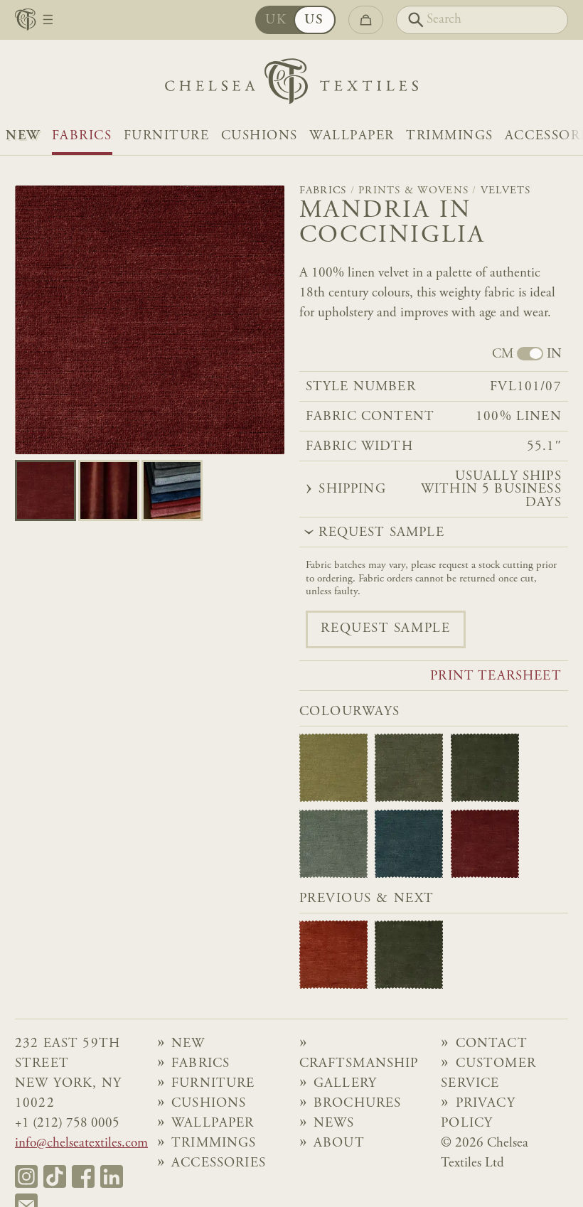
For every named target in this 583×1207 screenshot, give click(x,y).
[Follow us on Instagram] (26, 1176)
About (339, 1143)
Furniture (167, 136)
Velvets (506, 191)
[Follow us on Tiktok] (54, 1176)
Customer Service (488, 1073)
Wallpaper (352, 136)
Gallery (345, 1083)
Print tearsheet (495, 676)
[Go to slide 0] (45, 490)
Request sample (385, 628)
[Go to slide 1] (108, 490)
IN (554, 354)
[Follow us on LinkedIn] (111, 1176)
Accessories (218, 1163)
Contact (492, 1044)
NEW (23, 136)
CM (502, 354)
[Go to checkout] (365, 19)
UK (276, 20)
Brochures (358, 1103)
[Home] (291, 85)
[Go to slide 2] (172, 490)
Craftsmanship (359, 1064)
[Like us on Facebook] (83, 1176)
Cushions (259, 136)
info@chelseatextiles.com (81, 1143)
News (334, 1123)
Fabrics (82, 136)
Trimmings (449, 136)
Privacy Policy (478, 1113)
